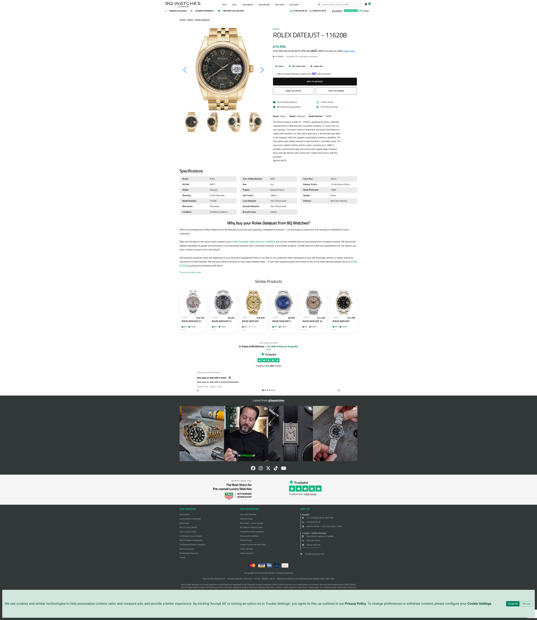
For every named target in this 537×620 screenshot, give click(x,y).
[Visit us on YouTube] (284, 469)
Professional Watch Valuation (192, 544)
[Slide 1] (265, 390)
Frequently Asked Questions (252, 532)
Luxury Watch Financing (190, 519)
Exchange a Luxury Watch (191, 536)
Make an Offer (293, 91)
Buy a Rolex (185, 514)
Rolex (190, 19)
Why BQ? (279, 4)
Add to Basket (315, 81)
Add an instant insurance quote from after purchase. (304, 74)
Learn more (349, 51)
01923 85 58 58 (313, 522)
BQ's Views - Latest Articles (251, 523)
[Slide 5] (274, 390)
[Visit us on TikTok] (275, 469)
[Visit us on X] (268, 469)
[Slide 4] (272, 390)
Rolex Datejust (202, 19)
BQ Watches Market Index (251, 527)
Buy (225, 4)
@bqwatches (276, 400)
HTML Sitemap (246, 549)
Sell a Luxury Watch (188, 532)
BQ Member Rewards (189, 553)
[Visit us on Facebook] (253, 469)
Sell (234, 4)
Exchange (248, 4)
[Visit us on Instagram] (260, 469)
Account (294, 4)
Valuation (264, 4)
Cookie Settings (479, 604)
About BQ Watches (248, 514)
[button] (214, 109)
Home (182, 19)
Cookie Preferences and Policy (253, 544)
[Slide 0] (263, 390)
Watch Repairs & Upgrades (191, 540)
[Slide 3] (269, 390)
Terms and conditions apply (190, 272)
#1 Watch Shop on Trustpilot (283, 346)
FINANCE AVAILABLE (178, 11)
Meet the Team (246, 519)
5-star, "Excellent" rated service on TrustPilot (253, 242)
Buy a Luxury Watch (188, 527)
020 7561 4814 (313, 540)
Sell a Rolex (184, 523)
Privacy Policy (355, 604)
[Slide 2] (267, 390)
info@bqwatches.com (314, 554)
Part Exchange (336, 91)
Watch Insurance (187, 549)
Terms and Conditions (249, 536)
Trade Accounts (247, 553)
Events (182, 557)
